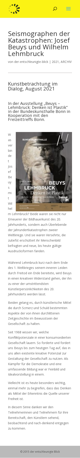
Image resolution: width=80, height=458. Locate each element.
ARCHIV (66, 62)
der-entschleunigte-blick (31, 62)
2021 (55, 62)
